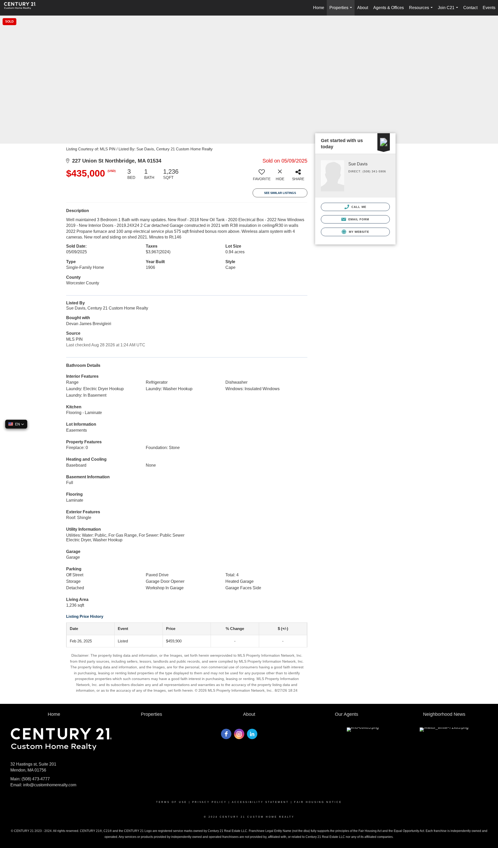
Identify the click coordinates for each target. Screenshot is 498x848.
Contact (470, 7)
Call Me (358, 206)
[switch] (262, 176)
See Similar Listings (280, 192)
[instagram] (239, 734)
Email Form (358, 219)
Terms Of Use (171, 802)
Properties (341, 10)
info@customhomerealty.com (49, 785)
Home (318, 7)
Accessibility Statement (260, 802)
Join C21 (449, 10)
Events (489, 7)
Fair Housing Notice (318, 802)
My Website (358, 231)
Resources (422, 10)
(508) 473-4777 (36, 779)
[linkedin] (252, 734)
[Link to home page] (22, 8)
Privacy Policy (209, 802)
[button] (16, 424)
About (362, 7)
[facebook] (226, 734)
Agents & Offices (388, 7)
